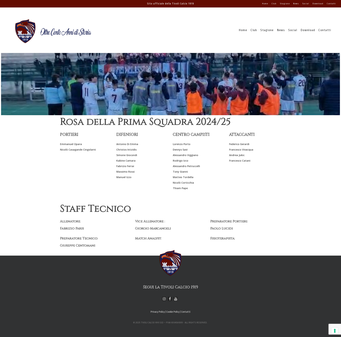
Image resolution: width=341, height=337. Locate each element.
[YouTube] (175, 299)
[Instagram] (164, 299)
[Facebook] (170, 299)
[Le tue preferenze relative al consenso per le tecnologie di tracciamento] (334, 330)
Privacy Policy (158, 311)
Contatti (185, 311)
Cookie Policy (173, 311)
